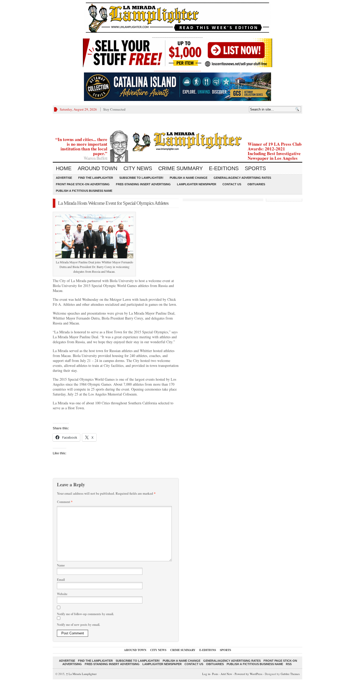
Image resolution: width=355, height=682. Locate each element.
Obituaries (256, 184)
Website (62, 594)
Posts (215, 674)
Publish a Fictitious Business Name (84, 190)
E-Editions (224, 168)
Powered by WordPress (248, 674)
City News (137, 168)
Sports (255, 168)
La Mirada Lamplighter (81, 674)
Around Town (97, 168)
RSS (289, 664)
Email (61, 579)
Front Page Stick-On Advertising (83, 184)
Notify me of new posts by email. (78, 624)
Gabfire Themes (290, 674)
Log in (206, 674)
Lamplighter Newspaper (196, 184)
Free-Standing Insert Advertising (143, 184)
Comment (65, 502)
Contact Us (231, 184)
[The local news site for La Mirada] (177, 141)
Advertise (64, 177)
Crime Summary (180, 168)
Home (63, 168)
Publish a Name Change (188, 177)
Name (61, 565)
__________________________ (177, 69)
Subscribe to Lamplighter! (141, 177)
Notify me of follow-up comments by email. (85, 614)
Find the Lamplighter (95, 177)
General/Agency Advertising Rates (242, 177)
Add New (226, 674)
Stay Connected (114, 109)
